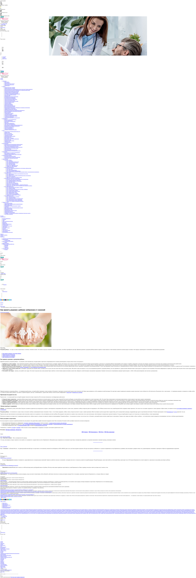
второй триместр (84, 509)
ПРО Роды (101, 431)
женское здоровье (13, 510)
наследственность (69, 511)
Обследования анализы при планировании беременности (14, 110)
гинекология (94, 509)
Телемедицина (7, 85)
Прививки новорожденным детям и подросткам (12, 154)
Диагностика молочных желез (9, 100)
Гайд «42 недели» (10, 169)
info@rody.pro (2, 27)
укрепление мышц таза (179, 512)
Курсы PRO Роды (7, 172)
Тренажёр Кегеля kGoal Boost (9, 212)
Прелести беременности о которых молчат (8, 472)
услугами (13, 427)
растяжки (66, 512)
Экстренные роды (141, 513)
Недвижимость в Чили (8, 209)
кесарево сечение (140, 510)
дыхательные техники (180, 509)
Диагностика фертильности (9, 102)
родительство (19, 496)
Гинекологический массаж (9, 128)
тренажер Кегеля (163, 512)
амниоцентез (31, 509)
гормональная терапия (123, 509)
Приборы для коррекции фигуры (6, 557)
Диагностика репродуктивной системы (11, 101)
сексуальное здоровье (119, 512)
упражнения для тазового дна (16, 513)
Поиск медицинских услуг (9, 84)
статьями (18, 427)
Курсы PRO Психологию (8, 195)
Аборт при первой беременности (14, 509)
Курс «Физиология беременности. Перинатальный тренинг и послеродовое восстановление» (23, 171)
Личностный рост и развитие (8, 355)
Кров (179, 510)
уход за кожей (38, 513)
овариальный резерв (88, 511)
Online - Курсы (5, 159)
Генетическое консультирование (10, 98)
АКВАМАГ (6, 247)
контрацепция (164, 510)
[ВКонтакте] (2, 47)
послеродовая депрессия (169, 511)
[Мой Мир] (3, 300)
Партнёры (2, 562)
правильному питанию (48, 424)
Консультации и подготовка (8, 357)
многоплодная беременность (41, 511)
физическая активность (63, 513)
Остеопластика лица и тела (7, 225)
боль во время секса (58, 509)
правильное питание (185, 511)
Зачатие (3, 86)
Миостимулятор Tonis (8, 208)
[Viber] (6, 300)
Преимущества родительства (8, 354)
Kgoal (7, 509)
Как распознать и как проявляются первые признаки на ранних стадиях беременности (113, 510)
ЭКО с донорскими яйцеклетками (118, 513)
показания (154, 511)
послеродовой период (177, 511)
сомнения (15, 496)
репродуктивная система (81, 512)
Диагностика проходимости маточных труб (12, 117)
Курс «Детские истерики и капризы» (13, 196)
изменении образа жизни (34, 423)
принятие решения (3, 496)
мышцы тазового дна (62, 511)
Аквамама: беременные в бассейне (10, 129)
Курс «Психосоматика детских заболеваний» (14, 199)
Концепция (169, 510)
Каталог (1, 552)
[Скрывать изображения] (0, 11)
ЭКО (87, 513)
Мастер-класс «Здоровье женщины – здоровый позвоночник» (17, 184)
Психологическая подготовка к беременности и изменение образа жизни (17, 90)
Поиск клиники (7, 82)
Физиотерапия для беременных (9, 121)
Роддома (1, 551)
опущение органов (104, 511)
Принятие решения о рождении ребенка (7, 490)
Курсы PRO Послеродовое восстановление (12, 178)
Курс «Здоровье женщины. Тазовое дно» (14, 180)
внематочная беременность (66, 509)
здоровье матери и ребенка (60, 510)
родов (175, 411)
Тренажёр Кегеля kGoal (8, 211)
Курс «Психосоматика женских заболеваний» (14, 200)
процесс (28, 512)
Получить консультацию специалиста (18, 577)
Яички (190, 513)
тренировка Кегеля (169, 512)
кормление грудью (175, 510)
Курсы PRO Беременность (9, 167)
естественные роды (188, 509)
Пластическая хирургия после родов (10, 149)
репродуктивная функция (90, 512)
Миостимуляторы (5, 243)
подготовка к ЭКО (148, 511)
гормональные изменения (131, 509)
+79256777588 (4, 23)
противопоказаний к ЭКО (23, 425)
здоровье (27, 510)
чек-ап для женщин (24, 367)
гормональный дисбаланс (140, 509)
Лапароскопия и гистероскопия (9, 108)
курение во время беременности (185, 510)
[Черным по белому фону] (0, 6)
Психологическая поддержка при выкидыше (12, 157)
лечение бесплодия (8, 511)
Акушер (21, 509)
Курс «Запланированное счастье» (12, 162)
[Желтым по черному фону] (0, 7)
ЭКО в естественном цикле (93, 513)
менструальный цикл (32, 511)
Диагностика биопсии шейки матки (10, 99)
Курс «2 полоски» (10, 160)
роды (105, 512)
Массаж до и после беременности (10, 119)
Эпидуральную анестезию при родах (172, 513)
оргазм (109, 511)
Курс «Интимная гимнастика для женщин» (14, 181)
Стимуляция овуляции (8, 114)
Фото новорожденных (8, 203)
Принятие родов (3, 492)
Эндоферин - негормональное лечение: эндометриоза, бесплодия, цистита (17, 213)
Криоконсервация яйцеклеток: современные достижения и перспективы (17, 107)
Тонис (159, 512)
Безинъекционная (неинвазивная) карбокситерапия (13, 144)
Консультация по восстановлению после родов (12, 145)
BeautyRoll (6, 245)
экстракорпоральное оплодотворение (130, 513)
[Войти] (0, 54)
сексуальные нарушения (127, 512)
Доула (3, 220)
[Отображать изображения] (1, 10)
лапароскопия (2, 511)
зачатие (18, 510)
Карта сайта (2, 571)
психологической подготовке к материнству (63, 424)
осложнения (113, 511)
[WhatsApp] (8, 300)
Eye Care (6, 246)
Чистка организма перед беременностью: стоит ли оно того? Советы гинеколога (18, 89)
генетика (90, 509)
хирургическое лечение (71, 513)
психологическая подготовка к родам (36, 512)
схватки (156, 512)
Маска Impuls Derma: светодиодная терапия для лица (13, 207)
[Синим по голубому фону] (0, 8)
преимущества (191, 511)
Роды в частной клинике (8, 134)
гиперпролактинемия (100, 509)
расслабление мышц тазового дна (58, 512)
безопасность (35, 509)
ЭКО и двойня (100, 513)
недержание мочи (75, 511)
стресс (147, 512)
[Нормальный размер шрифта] (1, 2)
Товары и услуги (5, 202)
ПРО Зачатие (85, 431)
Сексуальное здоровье (6, 230)
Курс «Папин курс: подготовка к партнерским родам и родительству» (19, 175)
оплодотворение (98, 511)
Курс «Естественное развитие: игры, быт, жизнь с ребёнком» (17, 189)
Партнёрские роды (7, 139)
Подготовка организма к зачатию (10, 94)
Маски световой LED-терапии (7, 241)
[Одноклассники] (2, 63)
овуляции (26, 423)
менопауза (26, 511)
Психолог (4, 228)
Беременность (5, 118)
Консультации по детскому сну (9, 153)
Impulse (5, 242)
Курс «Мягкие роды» (10, 174)
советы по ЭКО (134, 512)
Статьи (1, 541)
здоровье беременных (33, 510)
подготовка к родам (141, 511)
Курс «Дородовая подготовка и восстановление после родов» (17, 173)
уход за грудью (32, 513)
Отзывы (1, 560)
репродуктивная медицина (72, 512)
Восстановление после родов (7, 232)
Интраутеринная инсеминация (9, 105)
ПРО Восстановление (109, 431)
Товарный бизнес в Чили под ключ (10, 210)
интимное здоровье (83, 510)
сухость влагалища (151, 512)
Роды (3, 130)
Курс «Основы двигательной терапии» (13, 191)
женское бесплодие (6, 510)
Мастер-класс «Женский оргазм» (12, 165)
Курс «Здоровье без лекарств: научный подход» (15, 198)
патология (117, 511)
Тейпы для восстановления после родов (11, 146)
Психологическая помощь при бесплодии (11, 91)
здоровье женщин (40, 510)
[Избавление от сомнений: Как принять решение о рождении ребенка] (25, 346)
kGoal (5, 509)
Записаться (2, 543)
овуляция (93, 511)
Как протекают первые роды (92, 510)
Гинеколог (4, 219)
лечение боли (14, 511)
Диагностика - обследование (9, 83)
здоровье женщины (46, 510)
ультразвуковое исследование (5, 513)
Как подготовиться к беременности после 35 (9, 465)
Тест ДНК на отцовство (8, 214)
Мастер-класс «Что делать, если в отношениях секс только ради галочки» (19, 185)
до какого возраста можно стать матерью (58, 423)
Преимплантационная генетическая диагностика (13, 111)
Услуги (1, 542)
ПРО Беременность (93, 431)
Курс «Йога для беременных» (12, 170)
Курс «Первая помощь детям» (12, 192)
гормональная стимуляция (114, 509)
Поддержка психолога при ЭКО (10, 156)
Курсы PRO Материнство (9, 186)
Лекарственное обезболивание (9, 136)
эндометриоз (163, 513)
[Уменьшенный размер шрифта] (0, 1)
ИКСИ (73, 510)
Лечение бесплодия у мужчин (9, 88)
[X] (5, 300)
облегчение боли (82, 511)
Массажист (4, 222)
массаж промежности (21, 511)
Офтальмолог (4, 226)
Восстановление (5, 143)
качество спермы (131, 510)
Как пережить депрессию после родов (11, 158)
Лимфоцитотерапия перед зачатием (10, 109)
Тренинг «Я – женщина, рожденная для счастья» (15, 201)
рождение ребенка (10, 496)
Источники (2, 563)
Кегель (135, 510)
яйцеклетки (2, 514)
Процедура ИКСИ (7, 112)
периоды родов (128, 511)
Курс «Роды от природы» (11, 176)
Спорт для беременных (8, 127)
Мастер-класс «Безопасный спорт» (13, 183)
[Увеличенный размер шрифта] (1, 4)
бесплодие (45, 509)
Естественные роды (7, 142)
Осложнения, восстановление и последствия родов (13, 147)
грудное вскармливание (150, 509)
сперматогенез (143, 512)
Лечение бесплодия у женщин (9, 87)
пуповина (45, 512)
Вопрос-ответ (2, 566)
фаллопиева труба (44, 513)
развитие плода (49, 512)
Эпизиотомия (181, 513)
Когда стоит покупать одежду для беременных (151, 510)
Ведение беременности (8, 120)
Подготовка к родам (5, 227)
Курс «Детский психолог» (11, 197)
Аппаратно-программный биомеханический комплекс (11, 238)
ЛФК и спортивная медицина (7, 221)
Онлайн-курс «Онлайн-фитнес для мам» (14, 194)
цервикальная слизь (79, 513)
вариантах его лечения (77, 392)
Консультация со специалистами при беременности (13, 125)
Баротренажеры (5, 239)
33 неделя (2, 509)
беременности (170, 411)
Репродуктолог (5, 229)
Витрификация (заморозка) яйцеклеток (11, 96)
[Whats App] (2, 64)
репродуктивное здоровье (99, 512)
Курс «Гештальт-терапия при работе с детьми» (15, 187)
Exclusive (6, 249)
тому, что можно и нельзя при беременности (32, 424)
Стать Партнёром (3, 564)
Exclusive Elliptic (7, 240)
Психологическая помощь (7, 155)
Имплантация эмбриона (8, 104)
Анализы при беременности (9, 123)
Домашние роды (7, 141)
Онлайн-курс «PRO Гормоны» (12, 166)
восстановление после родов (76, 509)
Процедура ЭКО (7, 95)
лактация (193, 510)
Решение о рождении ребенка (5, 495)
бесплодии (69, 392)
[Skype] (9, 300)
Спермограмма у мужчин (8, 113)
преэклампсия (2, 512)
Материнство (4, 151)
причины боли (15, 512)
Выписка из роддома (8, 133)
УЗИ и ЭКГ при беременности (9, 124)
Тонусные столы (5, 248)
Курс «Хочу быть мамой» (11, 164)
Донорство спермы (7, 103)
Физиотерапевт (5, 231)
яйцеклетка (194, 513)
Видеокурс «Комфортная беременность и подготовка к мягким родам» (19, 168)
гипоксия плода (107, 509)
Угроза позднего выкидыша (5, 458)
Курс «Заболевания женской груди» (13, 161)
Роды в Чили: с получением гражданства (11, 138)
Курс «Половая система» (11, 163)
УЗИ (174, 512)
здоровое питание (22, 510)
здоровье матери (53, 510)
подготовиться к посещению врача (38, 367)
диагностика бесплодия (163, 509)
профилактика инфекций (22, 512)
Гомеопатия (6, 206)
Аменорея (27, 509)
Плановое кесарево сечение (9, 140)
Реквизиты (2, 561)
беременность (40, 509)
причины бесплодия (9, 512)
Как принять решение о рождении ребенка (11, 353)
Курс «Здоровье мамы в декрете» (12, 190)
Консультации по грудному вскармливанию (12, 152)
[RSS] (0, 301)
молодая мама (48, 511)
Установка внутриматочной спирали (10, 115)
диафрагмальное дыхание (172, 509)
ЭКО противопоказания (108, 513)
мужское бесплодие (54, 511)
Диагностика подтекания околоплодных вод (12, 131)
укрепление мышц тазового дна (188, 512)
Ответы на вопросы (3, 565)
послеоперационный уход (160, 511)
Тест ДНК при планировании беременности (12, 93)
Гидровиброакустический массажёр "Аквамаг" (12, 205)
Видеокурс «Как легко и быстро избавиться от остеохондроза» (17, 179)
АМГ (24, 509)
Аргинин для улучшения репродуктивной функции (13, 204)
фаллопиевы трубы (50, 513)
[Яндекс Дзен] (2, 67)
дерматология (156, 509)
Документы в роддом (8, 135)
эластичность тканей (147, 513)
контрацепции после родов (41, 425)
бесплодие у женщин (50, 509)
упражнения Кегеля (24, 513)
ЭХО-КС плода (186, 513)
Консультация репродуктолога (9, 106)
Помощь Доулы (7, 132)
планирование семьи (134, 511)
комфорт (160, 510)
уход (29, 513)
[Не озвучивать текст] (0, 14)
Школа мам (6, 122)
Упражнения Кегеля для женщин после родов (12, 150)
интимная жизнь (77, 510)
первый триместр (122, 511)
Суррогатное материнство (9, 116)
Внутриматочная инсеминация (9, 97)
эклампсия (84, 513)
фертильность (56, 513)
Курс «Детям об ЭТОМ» (11, 188)
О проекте (2, 559)
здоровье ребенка (69, 510)
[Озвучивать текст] (1, 13)
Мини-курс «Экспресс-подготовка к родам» (14, 177)
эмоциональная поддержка (156, 513)
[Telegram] (2, 48)
